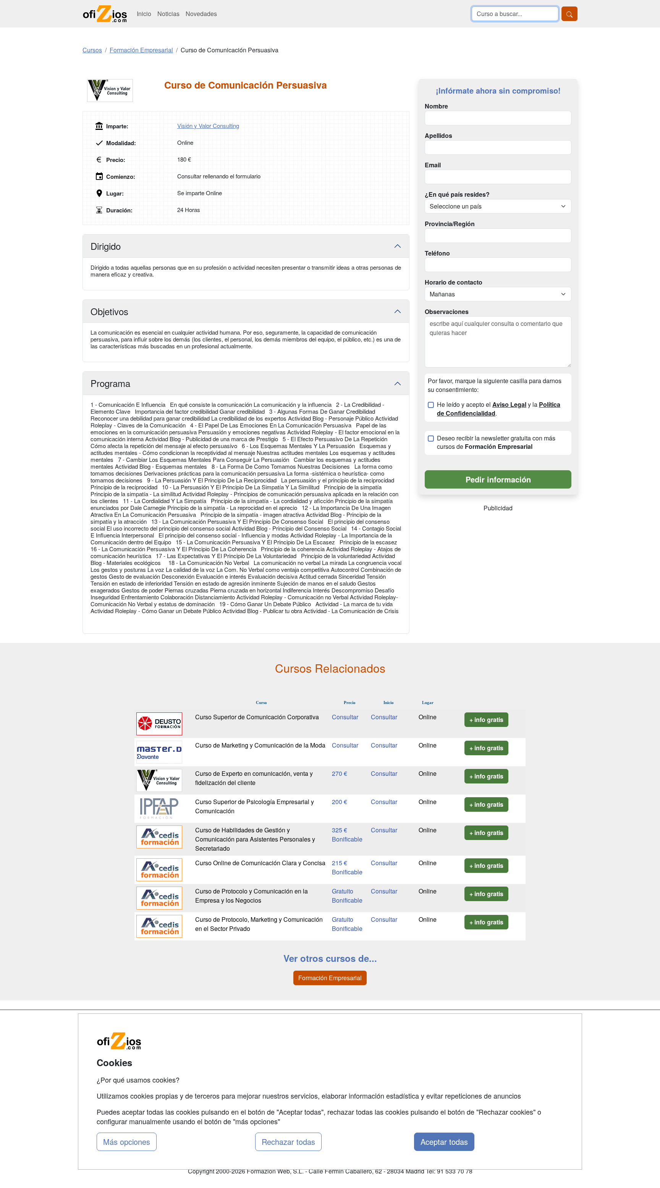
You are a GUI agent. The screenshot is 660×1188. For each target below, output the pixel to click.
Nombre (436, 106)
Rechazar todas (288, 1141)
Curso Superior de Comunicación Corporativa (257, 716)
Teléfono (437, 253)
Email (433, 165)
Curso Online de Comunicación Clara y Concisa (260, 862)
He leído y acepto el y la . (498, 409)
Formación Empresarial (330, 977)
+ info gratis (486, 719)
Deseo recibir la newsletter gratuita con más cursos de (496, 442)
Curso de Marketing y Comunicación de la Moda (260, 745)
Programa (110, 383)
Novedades (201, 13)
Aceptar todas (444, 1141)
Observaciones (447, 312)
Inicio (144, 13)
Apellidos (438, 135)
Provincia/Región (450, 224)
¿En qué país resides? (457, 194)
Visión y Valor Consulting (208, 125)
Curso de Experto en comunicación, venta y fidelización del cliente (254, 778)
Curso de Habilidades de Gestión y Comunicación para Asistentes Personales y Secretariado (255, 839)
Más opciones (126, 1141)
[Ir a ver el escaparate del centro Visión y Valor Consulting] (123, 90)
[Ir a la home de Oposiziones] (105, 13)
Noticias (168, 13)
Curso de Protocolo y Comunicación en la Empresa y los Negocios (251, 896)
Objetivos (109, 311)
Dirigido (106, 245)
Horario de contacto (453, 282)
